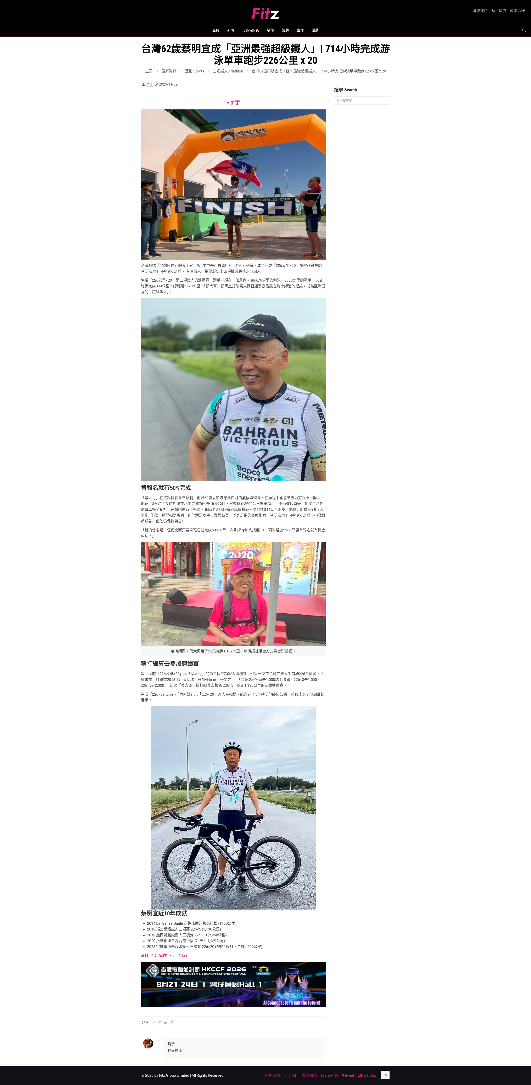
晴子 (149, 84)
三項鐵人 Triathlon (228, 71)
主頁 (149, 71)
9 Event (348, 1075)
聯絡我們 (480, 11)
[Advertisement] (362, 173)
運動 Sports (194, 71)
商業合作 (517, 11)
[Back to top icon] (385, 1075)
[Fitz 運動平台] (265, 12)
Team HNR (329, 1075)
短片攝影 (498, 11)
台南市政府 (159, 955)
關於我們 (291, 1075)
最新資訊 (168, 71)
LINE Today (367, 1075)
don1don (179, 955)
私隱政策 (309, 1075)
